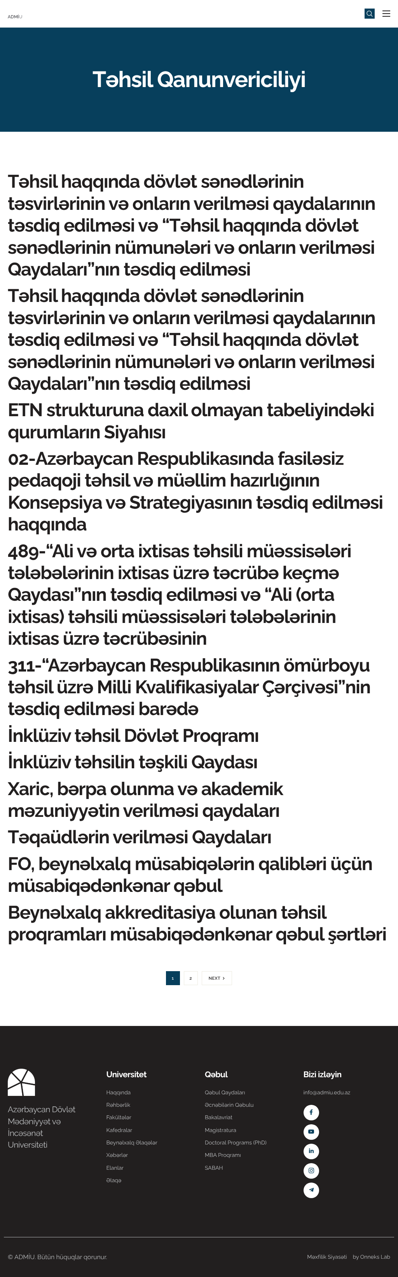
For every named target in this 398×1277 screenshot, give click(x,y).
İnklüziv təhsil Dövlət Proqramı (133, 735)
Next (215, 978)
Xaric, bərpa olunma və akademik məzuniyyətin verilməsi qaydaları (145, 799)
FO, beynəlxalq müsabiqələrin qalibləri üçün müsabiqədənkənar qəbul (190, 874)
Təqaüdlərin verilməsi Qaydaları (139, 837)
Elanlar (115, 1168)
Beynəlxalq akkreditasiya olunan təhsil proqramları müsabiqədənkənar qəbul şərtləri (197, 923)
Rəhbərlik (118, 1105)
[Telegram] (311, 1190)
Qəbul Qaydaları (225, 1093)
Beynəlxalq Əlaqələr (131, 1143)
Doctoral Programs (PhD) (236, 1143)
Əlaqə (114, 1181)
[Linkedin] (311, 1151)
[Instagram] (311, 1171)
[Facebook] (311, 1112)
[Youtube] (311, 1132)
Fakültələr (118, 1118)
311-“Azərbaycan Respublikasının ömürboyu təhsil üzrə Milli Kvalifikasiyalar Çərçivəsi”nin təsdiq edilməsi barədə (189, 687)
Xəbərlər (117, 1155)
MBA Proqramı (223, 1155)
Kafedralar (119, 1130)
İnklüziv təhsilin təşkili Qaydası (132, 762)
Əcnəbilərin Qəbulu (229, 1105)
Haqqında (118, 1093)
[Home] (31, 13)
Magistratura (220, 1130)
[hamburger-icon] (386, 13)
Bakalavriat (218, 1118)
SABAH (214, 1168)
